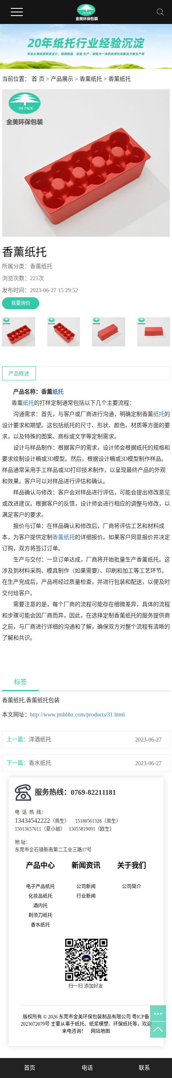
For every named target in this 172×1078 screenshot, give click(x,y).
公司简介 (131, 886)
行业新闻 (86, 896)
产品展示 (62, 79)
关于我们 (131, 865)
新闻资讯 (86, 865)
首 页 (38, 79)
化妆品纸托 (40, 896)
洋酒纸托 (40, 739)
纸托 (58, 392)
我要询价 (20, 303)
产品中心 (40, 865)
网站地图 (100, 1031)
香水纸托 (40, 763)
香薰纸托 (91, 79)
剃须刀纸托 (40, 915)
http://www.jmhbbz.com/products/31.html (77, 715)
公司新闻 (86, 886)
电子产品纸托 (40, 886)
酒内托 (40, 906)
